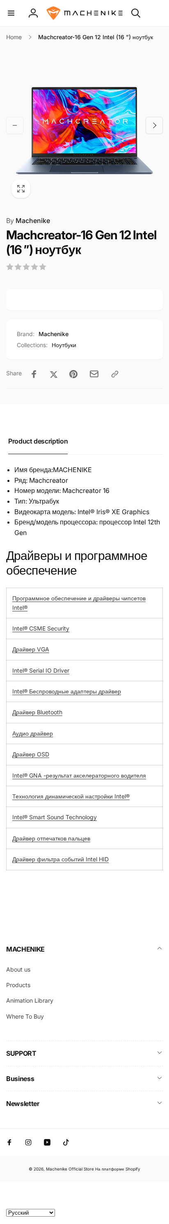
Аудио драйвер (32, 733)
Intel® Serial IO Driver (40, 670)
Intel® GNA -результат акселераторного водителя (79, 775)
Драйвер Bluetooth (37, 712)
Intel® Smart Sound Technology (54, 817)
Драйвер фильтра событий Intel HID (60, 859)
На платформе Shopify (117, 1168)
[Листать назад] (14, 125)
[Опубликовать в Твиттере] (54, 374)
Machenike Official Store (70, 1168)
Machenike (28, 220)
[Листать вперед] (154, 125)
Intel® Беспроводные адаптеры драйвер (66, 691)
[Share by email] (94, 374)
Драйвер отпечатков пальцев (51, 838)
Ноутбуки (64, 344)
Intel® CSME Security (40, 628)
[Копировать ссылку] (115, 374)
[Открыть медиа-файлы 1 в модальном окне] (84, 125)
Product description (38, 441)
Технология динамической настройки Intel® (71, 796)
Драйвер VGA (30, 649)
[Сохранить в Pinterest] (73, 374)
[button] (11, 13)
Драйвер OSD (30, 754)
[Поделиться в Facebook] (34, 374)
